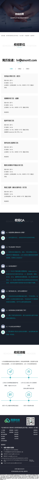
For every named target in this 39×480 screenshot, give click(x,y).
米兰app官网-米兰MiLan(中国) (13, 477)
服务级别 (11, 430)
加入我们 (22, 35)
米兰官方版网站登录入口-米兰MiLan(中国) (20, 476)
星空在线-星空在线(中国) (20, 475)
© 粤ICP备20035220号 (19, 469)
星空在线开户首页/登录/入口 (29, 477)
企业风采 (16, 438)
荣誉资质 (16, 436)
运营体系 (32, 35)
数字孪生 (3, 432)
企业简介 (16, 430)
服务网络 (11, 432)
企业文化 (16, 432)
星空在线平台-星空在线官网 (7, 475)
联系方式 (35, 432)
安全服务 (3, 436)
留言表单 (35, 434)
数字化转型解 (4, 434)
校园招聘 (27, 35)
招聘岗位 (35, 430)
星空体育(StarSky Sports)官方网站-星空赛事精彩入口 (19, 479)
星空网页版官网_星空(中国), (12, 35)
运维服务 (3, 438)
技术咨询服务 (4, 440)
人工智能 (3, 430)
